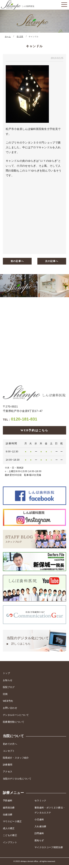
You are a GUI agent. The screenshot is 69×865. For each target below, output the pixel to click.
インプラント (10, 842)
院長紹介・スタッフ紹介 (16, 757)
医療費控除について (13, 722)
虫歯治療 (7, 814)
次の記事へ (51, 261)
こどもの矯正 (10, 835)
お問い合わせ (10, 708)
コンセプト (9, 751)
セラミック (40, 800)
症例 (5, 694)
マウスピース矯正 (12, 821)
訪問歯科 (39, 833)
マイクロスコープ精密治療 (48, 847)
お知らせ (7, 680)
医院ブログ (9, 687)
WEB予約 (8, 701)
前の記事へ (17, 261)
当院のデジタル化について (28, 640)
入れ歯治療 (40, 826)
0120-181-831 (20, 419)
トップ (6, 673)
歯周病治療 (9, 807)
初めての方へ (10, 744)
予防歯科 (7, 800)
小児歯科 (39, 819)
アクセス (7, 771)
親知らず (39, 840)
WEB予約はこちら (34, 430)
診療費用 (7, 764)
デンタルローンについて (16, 715)
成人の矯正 (9, 828)
